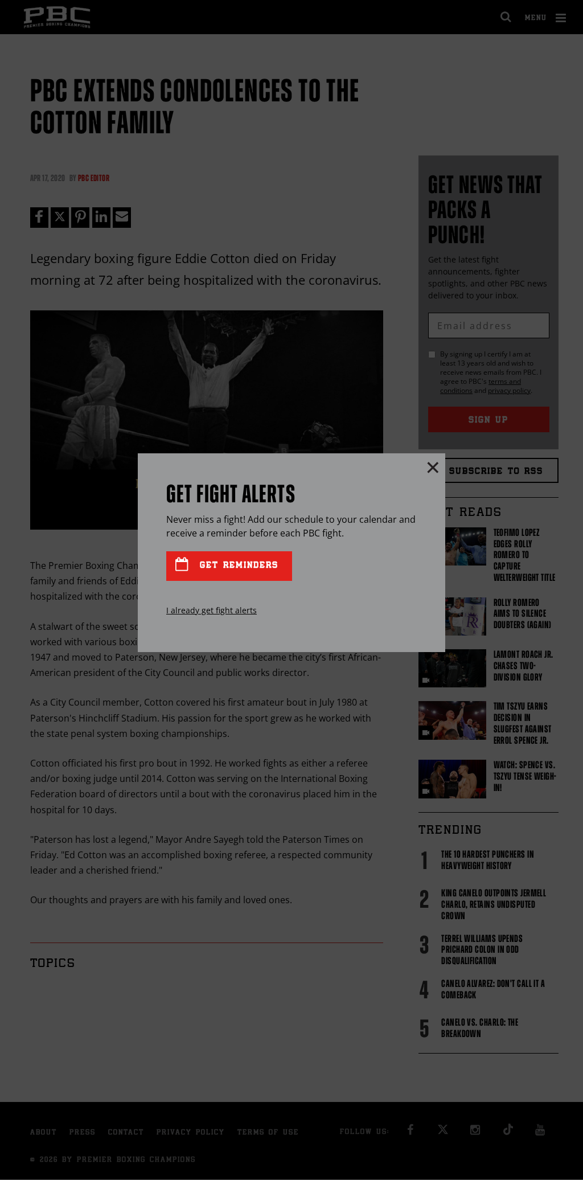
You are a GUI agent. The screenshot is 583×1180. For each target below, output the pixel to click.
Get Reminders (236, 565)
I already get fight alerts (211, 610)
